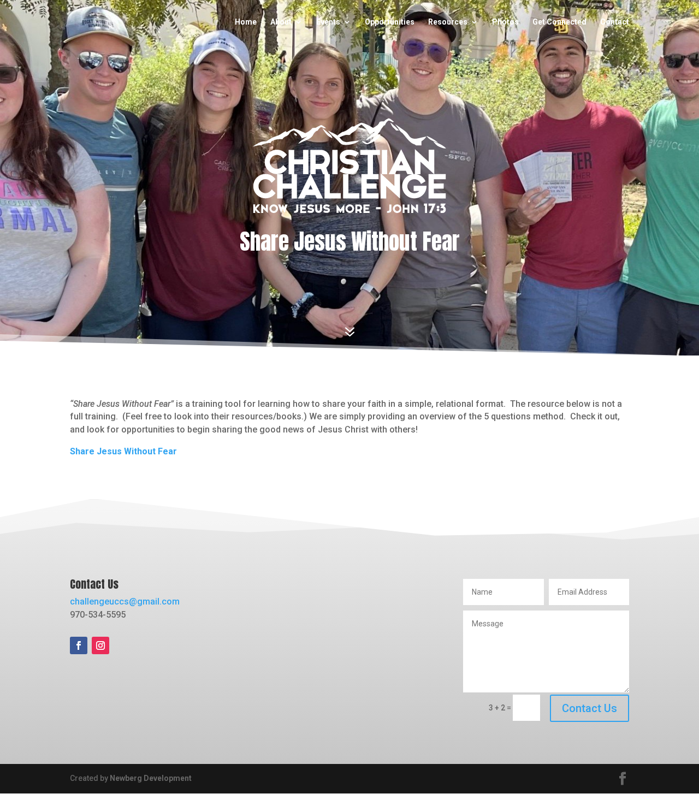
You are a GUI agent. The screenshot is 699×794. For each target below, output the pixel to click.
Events (328, 22)
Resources (447, 22)
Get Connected (559, 22)
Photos (505, 22)
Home (246, 22)
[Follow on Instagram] (100, 645)
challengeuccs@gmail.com (125, 601)
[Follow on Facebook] (78, 645)
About (281, 22)
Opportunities (389, 22)
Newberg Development (151, 778)
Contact (614, 22)
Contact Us (589, 708)
